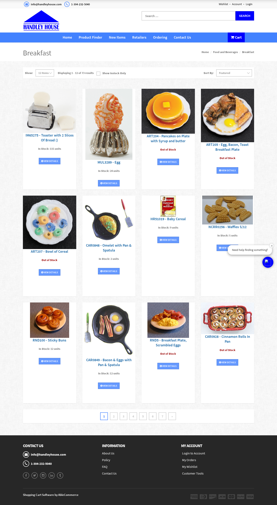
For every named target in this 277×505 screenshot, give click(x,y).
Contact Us (182, 37)
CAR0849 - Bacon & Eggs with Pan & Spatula (109, 362)
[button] (268, 262)
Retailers (139, 37)
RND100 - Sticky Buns (49, 340)
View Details (50, 161)
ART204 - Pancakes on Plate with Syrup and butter (168, 138)
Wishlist (223, 4)
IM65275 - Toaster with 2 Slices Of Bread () (50, 137)
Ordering (160, 37)
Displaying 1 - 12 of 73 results (76, 73)
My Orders (189, 460)
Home (67, 37)
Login (249, 4)
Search (244, 16)
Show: (29, 73)
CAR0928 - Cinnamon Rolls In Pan (227, 339)
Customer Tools (193, 473)
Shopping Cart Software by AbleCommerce (50, 495)
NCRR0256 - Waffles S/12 (227, 226)
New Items (117, 37)
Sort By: (209, 73)
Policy (106, 460)
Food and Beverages (225, 52)
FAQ (104, 467)
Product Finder (90, 37)
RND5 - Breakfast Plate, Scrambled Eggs (168, 342)
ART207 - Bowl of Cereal (49, 251)
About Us (108, 453)
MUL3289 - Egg (109, 162)
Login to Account (193, 453)
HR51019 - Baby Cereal (168, 219)
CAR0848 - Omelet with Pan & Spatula (109, 247)
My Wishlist (189, 467)
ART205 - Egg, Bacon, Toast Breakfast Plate (227, 147)
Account (237, 4)
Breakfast (248, 52)
